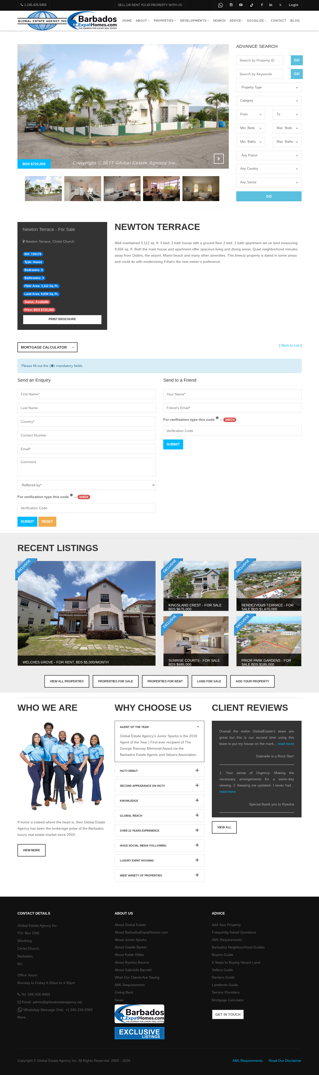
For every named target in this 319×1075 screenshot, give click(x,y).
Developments (193, 20)
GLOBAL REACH (131, 815)
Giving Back (124, 992)
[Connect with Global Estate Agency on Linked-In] (270, 4)
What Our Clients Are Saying (137, 977)
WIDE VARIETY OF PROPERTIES (141, 875)
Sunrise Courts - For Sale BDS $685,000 (194, 662)
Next (219, 159)
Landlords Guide (225, 985)
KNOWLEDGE (129, 800)
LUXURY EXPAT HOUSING (137, 860)
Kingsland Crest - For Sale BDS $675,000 (195, 607)
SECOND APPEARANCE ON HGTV (142, 785)
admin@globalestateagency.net (57, 1002)
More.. (22, 1017)
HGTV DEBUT (129, 770)
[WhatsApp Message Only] (220, 5)
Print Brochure (62, 319)
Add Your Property (252, 681)
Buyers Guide (222, 955)
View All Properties (67, 681)
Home (127, 20)
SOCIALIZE (256, 20)
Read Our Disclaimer (285, 1061)
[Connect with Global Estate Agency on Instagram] (231, 4)
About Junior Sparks (131, 940)
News (119, 1000)
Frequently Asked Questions (234, 932)
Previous (206, 159)
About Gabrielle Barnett (133, 970)
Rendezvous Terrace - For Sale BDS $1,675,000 (267, 607)
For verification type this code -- (52, 497)
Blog (295, 20)
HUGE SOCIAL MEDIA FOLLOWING (143, 845)
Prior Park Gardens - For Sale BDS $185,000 (266, 662)
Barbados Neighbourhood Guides (238, 947)
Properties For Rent (165, 681)
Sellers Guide (222, 970)
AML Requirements (130, 985)
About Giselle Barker (131, 947)
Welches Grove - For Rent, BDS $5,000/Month (66, 662)
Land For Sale (209, 681)
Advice (235, 20)
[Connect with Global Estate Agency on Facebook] (262, 4)
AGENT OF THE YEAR (134, 726)
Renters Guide (223, 977)
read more (286, 744)
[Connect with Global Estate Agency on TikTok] (251, 4)
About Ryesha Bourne (132, 962)
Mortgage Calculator (46, 347)
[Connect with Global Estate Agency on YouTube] (240, 4)
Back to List (290, 345)
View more (31, 850)
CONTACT (278, 20)
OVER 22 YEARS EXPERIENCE (139, 830)
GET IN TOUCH (227, 1014)
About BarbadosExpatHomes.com (141, 932)
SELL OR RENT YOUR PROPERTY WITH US (150, 5)
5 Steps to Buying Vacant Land (236, 962)
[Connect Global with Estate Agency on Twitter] (280, 4)
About (142, 20)
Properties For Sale (115, 681)
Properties (164, 20)
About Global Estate (130, 925)
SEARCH (219, 20)
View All (224, 827)
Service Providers (225, 992)
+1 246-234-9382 (79, 1010)
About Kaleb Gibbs (129, 955)
